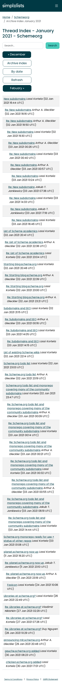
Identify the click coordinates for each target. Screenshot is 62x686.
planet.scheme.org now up (21, 552)
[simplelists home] (12, 5)
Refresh (17, 80)
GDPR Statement (50, 679)
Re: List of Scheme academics (24, 242)
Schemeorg (21, 17)
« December (16, 54)
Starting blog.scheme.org (20, 264)
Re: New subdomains (18, 110)
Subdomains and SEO (17, 308)
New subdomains (15, 99)
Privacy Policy (32, 679)
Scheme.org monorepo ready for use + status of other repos (29, 539)
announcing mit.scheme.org (22, 640)
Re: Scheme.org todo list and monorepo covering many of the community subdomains (28, 408)
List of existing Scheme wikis (22, 352)
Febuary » (17, 88)
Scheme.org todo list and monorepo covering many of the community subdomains (29, 389)
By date (17, 71)
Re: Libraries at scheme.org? (23, 607)
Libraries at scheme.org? (20, 596)
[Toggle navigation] (57, 6)
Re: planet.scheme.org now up (24, 563)
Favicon (12, 585)
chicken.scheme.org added (23, 662)
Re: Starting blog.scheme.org (23, 275)
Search (52, 45)
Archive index (17, 63)
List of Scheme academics (21, 231)
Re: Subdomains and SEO (21, 319)
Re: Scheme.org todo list (20, 374)
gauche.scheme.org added (22, 651)
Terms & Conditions (13, 679)
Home (6, 17)
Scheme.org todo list (17, 363)
